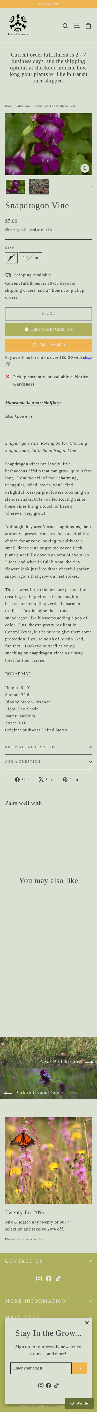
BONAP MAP (18, 673)
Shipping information (30, 747)
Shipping (12, 230)
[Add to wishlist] (11, 820)
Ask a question (23, 762)
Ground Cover (42, 105)
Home (9, 105)
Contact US (24, 1261)
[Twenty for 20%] (48, 1160)
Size (10, 248)
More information (35, 1301)
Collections (23, 105)
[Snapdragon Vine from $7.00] (19, 826)
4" (11, 257)
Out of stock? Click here (52, 329)
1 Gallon (30, 257)
